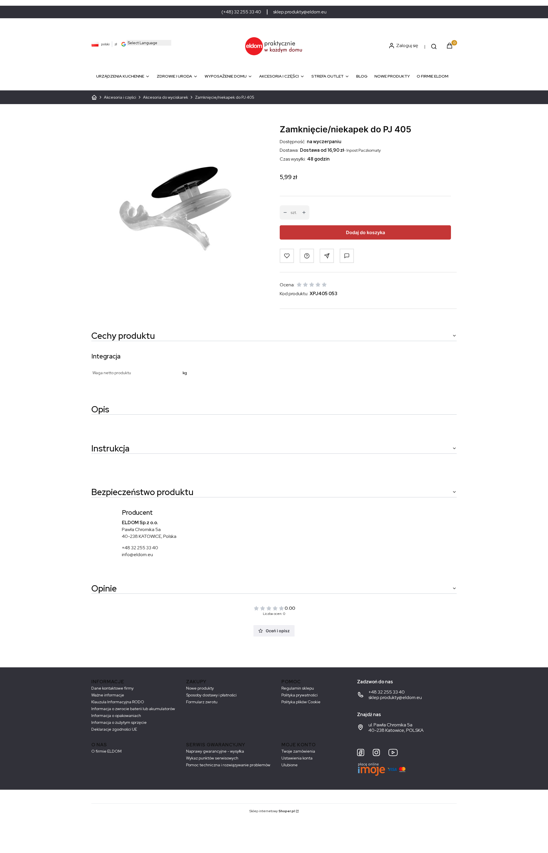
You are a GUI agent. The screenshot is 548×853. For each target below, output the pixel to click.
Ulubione (289, 764)
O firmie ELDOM (106, 751)
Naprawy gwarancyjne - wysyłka (215, 751)
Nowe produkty (200, 688)
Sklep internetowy (272, 811)
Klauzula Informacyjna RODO (117, 701)
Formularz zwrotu (201, 701)
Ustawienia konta (297, 758)
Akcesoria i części (120, 97)
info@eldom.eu (137, 555)
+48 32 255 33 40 (140, 548)
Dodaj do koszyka (365, 232)
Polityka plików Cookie (301, 701)
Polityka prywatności (299, 695)
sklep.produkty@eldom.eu (300, 12)
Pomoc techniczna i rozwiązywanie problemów (228, 764)
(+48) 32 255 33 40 (241, 12)
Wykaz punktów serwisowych (212, 758)
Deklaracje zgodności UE (114, 729)
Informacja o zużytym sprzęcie (119, 722)
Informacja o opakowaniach (116, 715)
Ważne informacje (107, 695)
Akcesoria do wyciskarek (165, 97)
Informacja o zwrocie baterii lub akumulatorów (133, 708)
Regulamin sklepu (297, 688)
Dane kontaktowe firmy (112, 688)
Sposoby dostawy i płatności (211, 695)
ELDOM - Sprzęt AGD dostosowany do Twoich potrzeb (94, 97)
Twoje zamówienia (298, 751)
